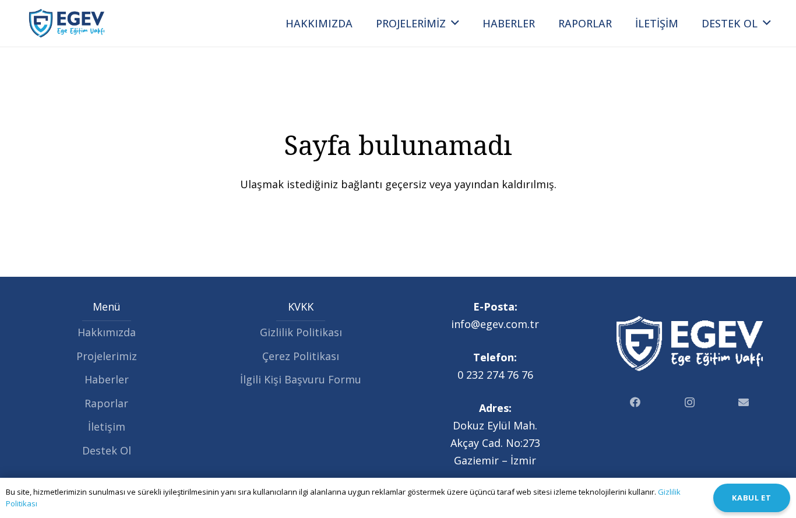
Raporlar (106, 403)
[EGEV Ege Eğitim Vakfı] (66, 23)
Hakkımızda (107, 332)
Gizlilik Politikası (301, 332)
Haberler (106, 379)
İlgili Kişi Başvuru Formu (300, 379)
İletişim (106, 427)
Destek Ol (106, 450)
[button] (455, 23)
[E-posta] (744, 402)
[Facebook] (635, 402)
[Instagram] (690, 402)
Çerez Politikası (300, 356)
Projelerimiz (106, 356)
